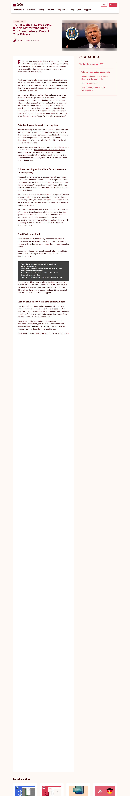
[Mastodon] (85, 57)
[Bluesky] (89, 57)
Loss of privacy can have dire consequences (93, 88)
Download (31, 10)
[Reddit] (80, 57)
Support (87, 10)
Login (104, 4)
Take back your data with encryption (96, 72)
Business (51, 10)
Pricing (41, 10)
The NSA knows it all (89, 83)
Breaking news (19, 21)
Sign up (113, 4)
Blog (72, 10)
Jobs (79, 10)
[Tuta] (18, 4)
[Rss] (98, 57)
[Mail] (94, 57)
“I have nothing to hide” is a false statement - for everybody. (94, 77)
